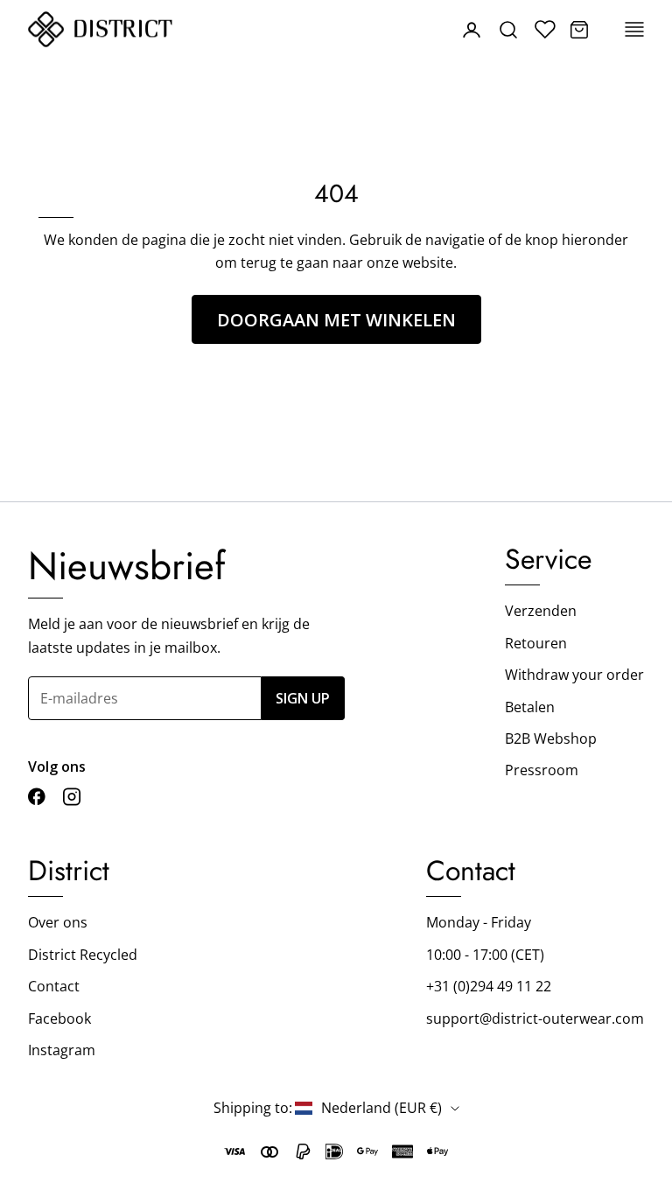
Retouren (536, 643)
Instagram (61, 1050)
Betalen (530, 707)
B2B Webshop (551, 738)
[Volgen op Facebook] (37, 797)
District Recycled (82, 954)
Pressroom (541, 770)
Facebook (59, 1018)
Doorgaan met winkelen (336, 320)
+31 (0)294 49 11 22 (488, 986)
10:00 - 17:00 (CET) (485, 954)
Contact (54, 986)
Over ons (58, 922)
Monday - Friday (478, 922)
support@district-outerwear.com (535, 1018)
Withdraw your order (574, 674)
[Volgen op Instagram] (71, 797)
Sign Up (303, 698)
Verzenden (541, 610)
